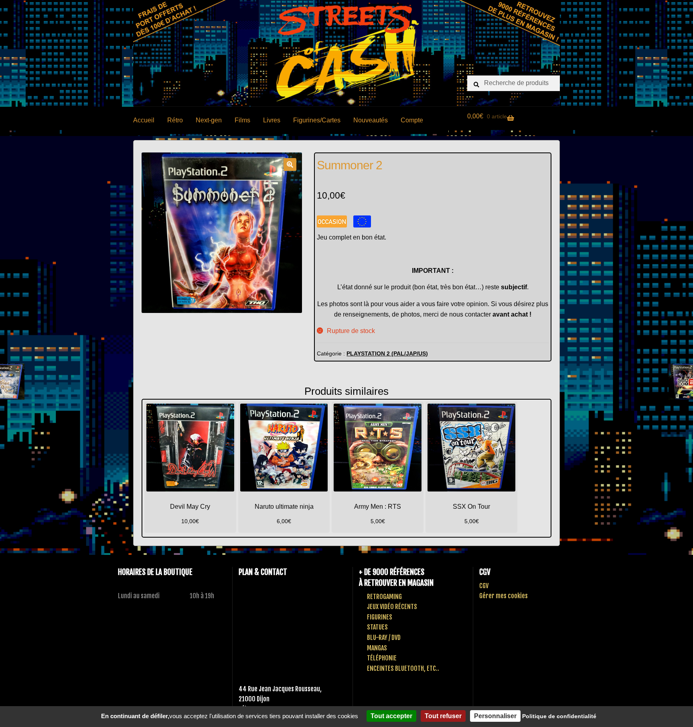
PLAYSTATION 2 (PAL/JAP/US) (387, 353)
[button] (290, 164)
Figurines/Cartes (316, 120)
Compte (412, 120)
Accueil (143, 120)
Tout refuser (443, 716)
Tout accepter (391, 716)
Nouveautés (370, 120)
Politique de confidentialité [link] (559, 716)
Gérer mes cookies (503, 596)
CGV (483, 586)
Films (242, 120)
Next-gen (209, 120)
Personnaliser (495, 716)
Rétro (175, 120)
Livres (271, 120)
